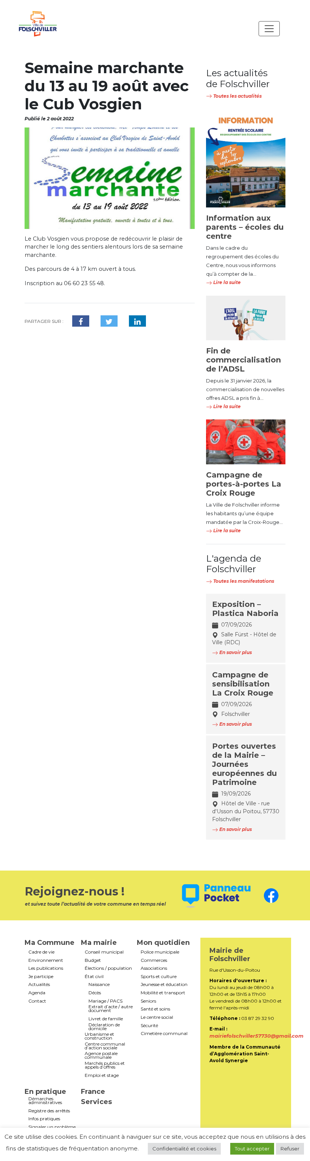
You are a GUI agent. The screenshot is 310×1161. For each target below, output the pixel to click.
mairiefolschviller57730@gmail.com (256, 1036)
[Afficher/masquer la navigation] (269, 28)
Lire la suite (226, 282)
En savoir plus (235, 652)
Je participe (40, 976)
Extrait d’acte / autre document (110, 1008)
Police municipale (160, 952)
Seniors (148, 1001)
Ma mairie (99, 942)
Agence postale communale (101, 1055)
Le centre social (157, 1017)
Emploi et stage (102, 1075)
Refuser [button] (290, 1149)
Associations (154, 968)
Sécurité (149, 1025)
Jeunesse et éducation (164, 984)
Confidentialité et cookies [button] (184, 1149)
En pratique (45, 1091)
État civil (94, 976)
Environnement (45, 960)
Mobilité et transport (163, 993)
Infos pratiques (44, 1119)
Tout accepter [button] (252, 1149)
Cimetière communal (164, 1033)
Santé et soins (155, 1009)
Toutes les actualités (237, 96)
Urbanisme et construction (99, 1036)
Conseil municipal (104, 952)
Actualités (39, 984)
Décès (94, 993)
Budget (93, 960)
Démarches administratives (45, 1100)
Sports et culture (159, 976)
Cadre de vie (41, 952)
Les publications (45, 968)
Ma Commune (49, 942)
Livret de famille (105, 1019)
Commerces (154, 960)
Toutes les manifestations (243, 581)
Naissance (99, 984)
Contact (37, 1001)
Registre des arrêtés (49, 1111)
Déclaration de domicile (104, 1026)
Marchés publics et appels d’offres (105, 1065)
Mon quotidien (163, 942)
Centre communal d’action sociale (105, 1046)
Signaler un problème (52, 1127)
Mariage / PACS (105, 1001)
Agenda (36, 993)
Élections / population (108, 968)
